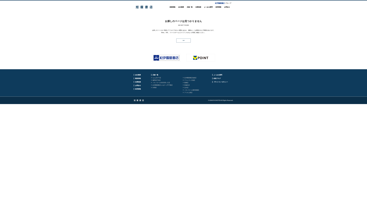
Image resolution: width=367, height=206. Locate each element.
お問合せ (227, 7)
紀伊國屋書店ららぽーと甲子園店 (163, 85)
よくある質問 (208, 7)
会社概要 (181, 7)
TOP (184, 40)
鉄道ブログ (217, 78)
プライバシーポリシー (221, 82)
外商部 (155, 87)
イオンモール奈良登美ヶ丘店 (161, 82)
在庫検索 (198, 7)
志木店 (186, 87)
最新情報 (138, 78)
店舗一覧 (190, 7)
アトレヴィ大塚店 (189, 80)
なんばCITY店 (157, 77)
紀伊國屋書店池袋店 (190, 77)
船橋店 (186, 82)
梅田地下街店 (157, 80)
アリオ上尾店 (188, 92)
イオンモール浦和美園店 (191, 90)
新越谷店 (187, 85)
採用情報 (218, 7)
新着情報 (172, 7)
